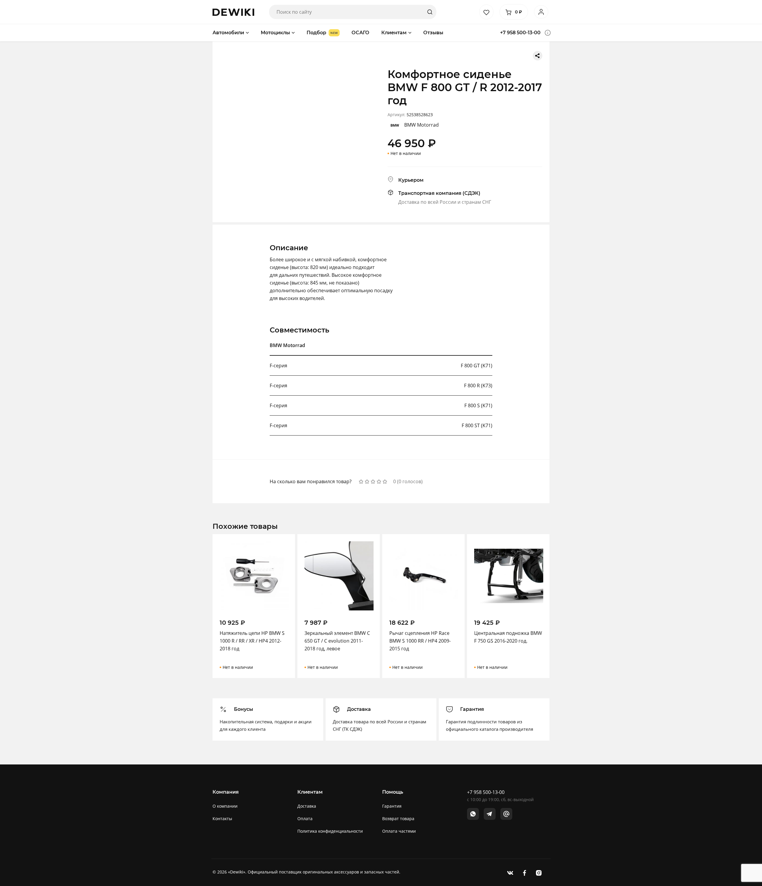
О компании (225, 806)
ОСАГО (360, 32)
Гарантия (392, 806)
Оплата (305, 818)
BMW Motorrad (421, 125)
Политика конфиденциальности (330, 831)
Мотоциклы (275, 32)
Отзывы (433, 32)
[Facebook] (524, 872)
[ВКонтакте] (510, 872)
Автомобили (228, 32)
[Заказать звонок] (548, 33)
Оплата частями (399, 831)
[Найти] (430, 12)
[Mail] (506, 814)
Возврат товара (398, 818)
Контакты (222, 818)
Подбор (316, 32)
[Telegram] (490, 814)
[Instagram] (538, 872)
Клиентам (394, 32)
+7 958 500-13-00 (520, 32)
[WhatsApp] (473, 814)
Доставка (306, 806)
